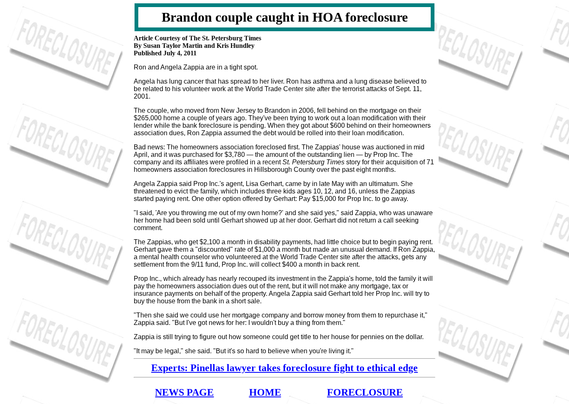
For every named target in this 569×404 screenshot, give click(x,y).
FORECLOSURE (365, 392)
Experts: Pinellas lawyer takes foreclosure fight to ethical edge (284, 367)
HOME (265, 392)
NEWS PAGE (184, 392)
